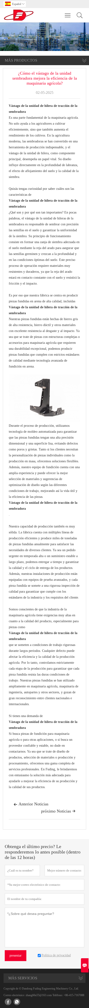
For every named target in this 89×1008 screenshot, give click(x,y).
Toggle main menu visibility (67, 15)
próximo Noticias (58, 811)
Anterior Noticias (31, 804)
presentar (15, 955)
